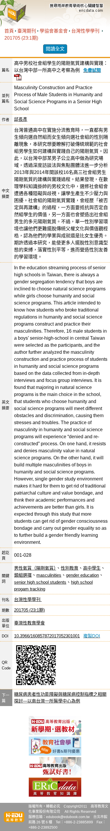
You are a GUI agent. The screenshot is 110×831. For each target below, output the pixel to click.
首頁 (9, 30)
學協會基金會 (54, 30)
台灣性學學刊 (86, 30)
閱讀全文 (55, 48)
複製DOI (91, 635)
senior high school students (40, 582)
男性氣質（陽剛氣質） (35, 568)
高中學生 (92, 568)
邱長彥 (20, 119)
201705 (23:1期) (21, 37)
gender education (82, 575)
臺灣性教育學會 (29, 622)
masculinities (48, 575)
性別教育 (69, 568)
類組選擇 (23, 575)
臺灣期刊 (26, 30)
